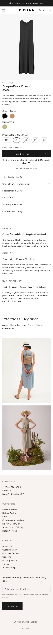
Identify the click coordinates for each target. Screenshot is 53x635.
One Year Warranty (12, 211)
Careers (6, 556)
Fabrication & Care (12, 190)
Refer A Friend (9, 530)
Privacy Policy (9, 560)
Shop (4, 83)
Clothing (12, 83)
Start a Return (10, 509)
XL (44, 140)
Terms (5, 564)
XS (6, 140)
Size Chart (22, 135)
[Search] (40, 10)
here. (19, 301)
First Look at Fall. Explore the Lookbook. (26, 3)
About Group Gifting (12, 527)
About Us (7, 546)
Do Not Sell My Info (11, 523)
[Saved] (44, 10)
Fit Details (7, 197)
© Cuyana (26, 628)
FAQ (4, 516)
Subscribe (12, 605)
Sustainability (9, 549)
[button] (3, 47)
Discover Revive (10, 553)
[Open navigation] (3, 10)
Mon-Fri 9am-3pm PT (13, 494)
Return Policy (9, 513)
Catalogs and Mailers (13, 520)
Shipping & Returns (12, 204)
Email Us (6, 490)
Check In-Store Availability (16, 184)
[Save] (47, 153)
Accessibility (8, 567)
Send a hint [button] (13, 177)
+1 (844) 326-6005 (11, 487)
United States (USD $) (25, 622)
